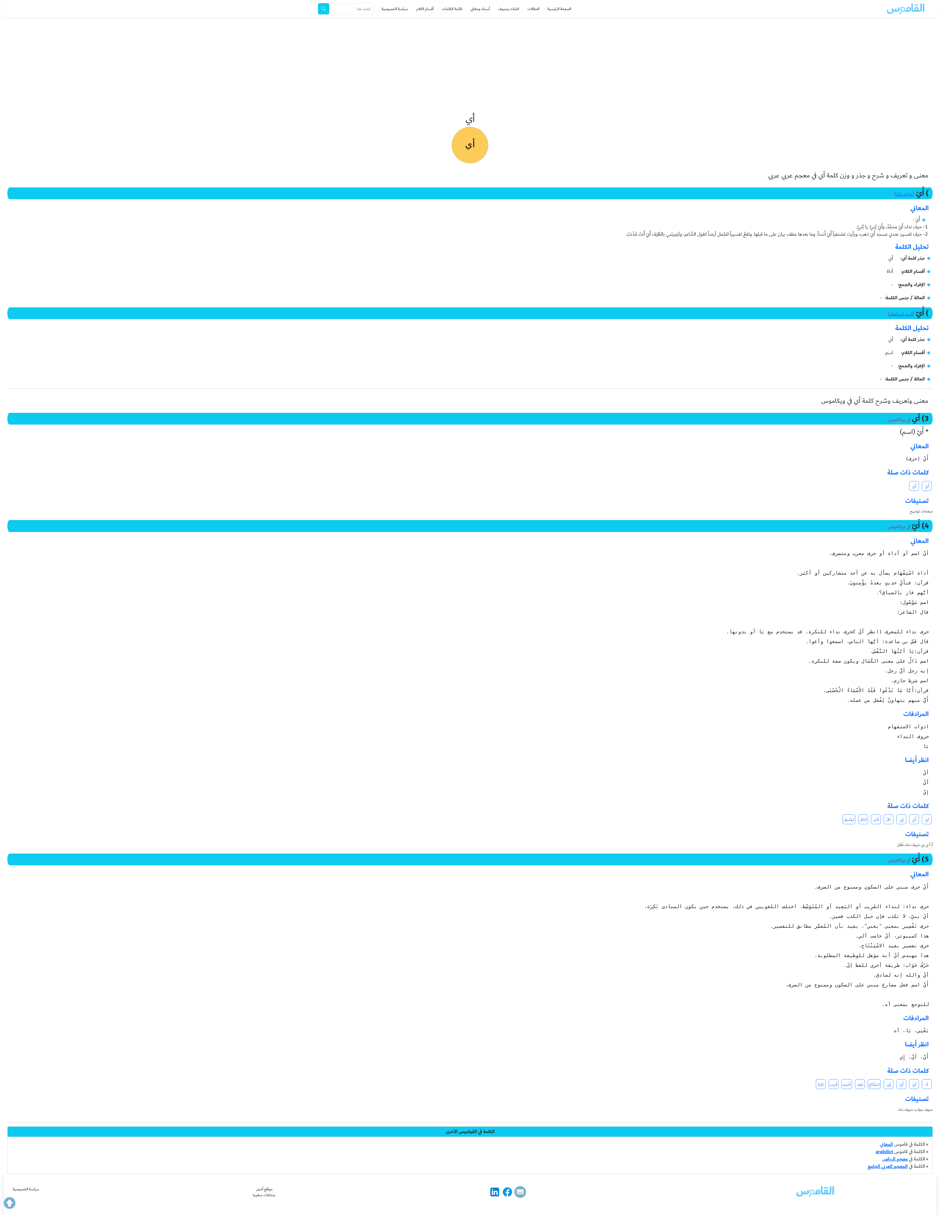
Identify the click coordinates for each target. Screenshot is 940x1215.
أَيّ (927, 486)
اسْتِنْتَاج (874, 1084)
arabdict (884, 1151)
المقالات (533, 9)
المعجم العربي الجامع (888, 1166)
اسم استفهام (901, 314)
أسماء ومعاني (480, 9)
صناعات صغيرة (264, 1195)
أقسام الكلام (425, 9)
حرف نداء (904, 194)
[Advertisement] (470, 54)
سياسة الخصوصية (395, 9)
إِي (901, 819)
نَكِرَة (821, 1084)
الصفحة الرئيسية (559, 9)
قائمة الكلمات (452, 9)
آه (927, 1084)
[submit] (323, 8)
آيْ (927, 819)
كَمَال (863, 819)
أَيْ (914, 486)
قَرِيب (833, 1084)
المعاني (886, 1144)
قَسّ (876, 819)
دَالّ (888, 819)
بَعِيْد (860, 1084)
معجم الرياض (895, 1159)
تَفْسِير (846, 1084)
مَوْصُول (848, 819)
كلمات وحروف (508, 9)
